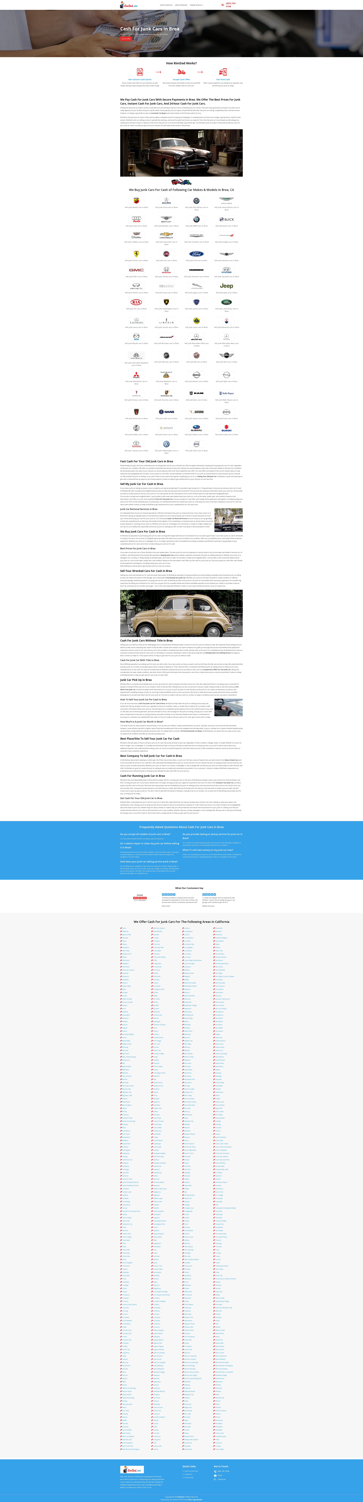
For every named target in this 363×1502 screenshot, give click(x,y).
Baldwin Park (126, 1044)
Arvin (124, 1009)
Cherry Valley (126, 1237)
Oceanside (187, 1185)
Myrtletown (188, 1115)
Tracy (217, 1250)
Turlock (218, 1259)
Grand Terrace (158, 1121)
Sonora (217, 1131)
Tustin (217, 1263)
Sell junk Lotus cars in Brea (196, 327)
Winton (217, 1417)
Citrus (124, 1259)
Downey (125, 1414)
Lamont (156, 1385)
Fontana (156, 1034)
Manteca (187, 989)
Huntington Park (159, 1224)
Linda (155, 1427)
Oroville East (188, 1230)
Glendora (156, 1102)
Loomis (186, 935)
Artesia (124, 1005)
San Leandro (219, 1002)
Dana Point (126, 1366)
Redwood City (189, 1394)
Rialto (186, 1401)
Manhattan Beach (190, 986)
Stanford (218, 1176)
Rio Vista (187, 1417)
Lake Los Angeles (159, 1362)
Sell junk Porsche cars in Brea (166, 400)
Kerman (156, 1279)
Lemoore (156, 1414)
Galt (154, 1079)
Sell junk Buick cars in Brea (227, 226)
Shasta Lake (219, 1102)
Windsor (218, 1407)
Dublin (124, 1420)
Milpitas (187, 1050)
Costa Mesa (126, 1324)
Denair (124, 1385)
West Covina (219, 1353)
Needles (187, 1124)
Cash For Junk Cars (166, 5)
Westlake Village (221, 1375)
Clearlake (125, 1272)
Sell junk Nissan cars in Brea (196, 381)
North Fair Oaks (189, 1147)
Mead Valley (188, 1018)
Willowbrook (219, 1398)
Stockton (218, 1185)
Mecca (186, 1021)
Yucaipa (218, 1446)
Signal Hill (218, 1108)
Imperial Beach (158, 1234)
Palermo (187, 1243)
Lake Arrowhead (159, 1353)
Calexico (125, 1156)
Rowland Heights (221, 938)
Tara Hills (218, 1211)
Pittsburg (187, 1308)
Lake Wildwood (158, 1369)
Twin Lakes (219, 1269)
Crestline (125, 1343)
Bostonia (125, 1115)
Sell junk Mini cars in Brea (226, 362)
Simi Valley (219, 1115)
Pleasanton (188, 1321)
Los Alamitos (188, 938)
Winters (218, 1414)
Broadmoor (126, 1137)
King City (156, 1285)
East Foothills (127, 1430)
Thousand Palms (221, 1237)
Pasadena (187, 1275)
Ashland (125, 1012)
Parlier (186, 1272)
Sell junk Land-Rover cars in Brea (226, 310)
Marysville (187, 1002)
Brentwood (126, 1131)
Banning (125, 1047)
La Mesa (156, 1304)
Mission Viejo (189, 1057)
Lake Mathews (158, 1366)
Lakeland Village (159, 1372)
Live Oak (156, 1433)
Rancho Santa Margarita (192, 1378)
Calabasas (125, 1153)
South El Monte (220, 1137)
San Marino (219, 1015)
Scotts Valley (219, 1082)
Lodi (154, 1443)
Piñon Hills (188, 1292)
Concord (125, 1301)
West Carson (219, 1349)
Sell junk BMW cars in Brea (197, 226)
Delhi (124, 1382)
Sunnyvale (218, 1198)
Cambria (125, 1176)
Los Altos (187, 941)
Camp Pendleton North (130, 1182)
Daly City (125, 1362)
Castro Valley (126, 1218)
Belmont (125, 1073)
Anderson (125, 976)
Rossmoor (218, 935)
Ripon (186, 1420)
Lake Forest (157, 1359)
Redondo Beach (189, 1391)
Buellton (125, 1140)
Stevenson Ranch (221, 1182)
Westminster (219, 1378)
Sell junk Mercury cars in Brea (166, 362)
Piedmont (187, 1298)
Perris (186, 1282)
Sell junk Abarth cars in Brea (136, 207)
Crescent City (126, 1340)
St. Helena (218, 1173)
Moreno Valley (189, 1089)
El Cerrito (156, 944)
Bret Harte (126, 1134)
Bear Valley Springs (129, 1057)
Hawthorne (157, 1166)
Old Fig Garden (189, 1195)
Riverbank (187, 1423)
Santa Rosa (219, 1066)
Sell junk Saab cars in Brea (166, 418)
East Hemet (126, 1433)
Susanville (218, 1202)
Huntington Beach (159, 1221)
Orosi (186, 1224)
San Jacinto (219, 992)
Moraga (187, 1086)
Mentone (187, 1034)
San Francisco (220, 986)
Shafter (217, 1099)
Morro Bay (188, 1095)
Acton (124, 928)
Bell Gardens (126, 1066)
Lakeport (156, 1375)
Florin (155, 1028)
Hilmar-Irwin (157, 1202)
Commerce (126, 1295)
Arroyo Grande (127, 1002)
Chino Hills (126, 1250)
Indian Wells (157, 1237)
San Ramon (219, 1031)
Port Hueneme (189, 1337)
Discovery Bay (127, 1404)
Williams (218, 1391)
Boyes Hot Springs (128, 1121)
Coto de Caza (126, 1330)
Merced (186, 1037)
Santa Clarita (219, 1047)
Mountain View (189, 1105)
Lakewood (156, 1382)
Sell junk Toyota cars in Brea (136, 450)
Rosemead (188, 1449)
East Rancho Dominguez (130, 1449)
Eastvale (156, 935)
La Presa (156, 1314)
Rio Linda (187, 1414)
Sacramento (219, 941)
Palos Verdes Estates (191, 1259)
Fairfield (156, 1005)
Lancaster (156, 1388)
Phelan (186, 1288)
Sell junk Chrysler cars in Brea (196, 242)
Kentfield (156, 1275)
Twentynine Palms (221, 1266)
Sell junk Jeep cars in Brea (226, 292)
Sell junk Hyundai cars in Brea (226, 276)
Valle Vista (218, 1292)
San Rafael (219, 1028)
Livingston (157, 1440)
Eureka (155, 992)
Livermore (156, 1436)
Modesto (187, 1060)
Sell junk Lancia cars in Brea (196, 309)
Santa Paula (219, 1063)
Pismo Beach (188, 1304)
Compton (125, 1298)
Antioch (125, 983)
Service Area (189, 1477)
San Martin (219, 1018)
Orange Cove (188, 1208)
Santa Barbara (220, 1041)
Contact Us (188, 1474)
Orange (187, 1205)
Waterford (219, 1340)
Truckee (218, 1253)
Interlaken (157, 1247)
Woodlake (218, 1423)
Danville (125, 1369)
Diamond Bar (126, 1394)
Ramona (187, 1353)
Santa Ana (218, 1037)
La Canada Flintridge (160, 1292)
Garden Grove (158, 1086)
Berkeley (125, 1082)
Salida (217, 944)
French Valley (157, 1066)
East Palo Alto (127, 1440)
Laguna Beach (158, 1340)
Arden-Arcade (127, 999)
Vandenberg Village (222, 1301)
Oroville (187, 1227)
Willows (218, 1401)
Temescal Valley (220, 1221)
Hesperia (156, 1185)
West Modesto (220, 1359)
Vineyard (218, 1317)
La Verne (156, 1327)
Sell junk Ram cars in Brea (196, 400)
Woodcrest (219, 1420)
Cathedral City (127, 1224)
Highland (156, 1195)
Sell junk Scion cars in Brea (227, 418)
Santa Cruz (219, 1050)
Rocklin (186, 1430)
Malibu (186, 980)
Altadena (125, 963)
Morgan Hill (188, 1092)
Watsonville (219, 1343)
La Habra (156, 1298)
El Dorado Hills (158, 947)
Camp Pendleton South (130, 1185)
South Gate (219, 1140)
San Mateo (219, 1021)
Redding (187, 1385)
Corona (124, 1314)
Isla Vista (156, 1256)
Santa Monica (220, 1060)
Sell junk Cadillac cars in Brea (136, 242)
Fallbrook (156, 1012)
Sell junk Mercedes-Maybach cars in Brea (136, 364)
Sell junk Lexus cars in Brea (136, 327)
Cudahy (124, 1346)
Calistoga (125, 1169)
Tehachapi (219, 1214)
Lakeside (156, 1378)
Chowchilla (126, 1253)
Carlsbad (125, 1198)
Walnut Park (219, 1333)
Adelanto (125, 931)
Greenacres (157, 1131)
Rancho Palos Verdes (191, 1372)
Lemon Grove (158, 1407)
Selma (217, 1095)
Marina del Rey (189, 996)
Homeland (156, 1214)
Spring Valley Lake (221, 1169)
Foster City (157, 1050)
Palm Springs (189, 1250)
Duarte (124, 1417)
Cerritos (125, 1230)
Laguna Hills (157, 1343)
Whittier (218, 1385)
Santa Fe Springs (221, 1054)
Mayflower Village (190, 1005)
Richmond (187, 1404)
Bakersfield (126, 1041)
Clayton (125, 1269)
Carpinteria (126, 1205)
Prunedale (187, 1346)
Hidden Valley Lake (159, 1189)
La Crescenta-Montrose (161, 1295)
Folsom (155, 1031)
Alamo (124, 941)
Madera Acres (189, 973)
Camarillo (125, 1173)
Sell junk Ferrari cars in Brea (136, 260)
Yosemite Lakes (220, 1436)
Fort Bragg (157, 1041)
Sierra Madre (219, 1105)
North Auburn (189, 1144)
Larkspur (156, 1394)
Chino (124, 1247)
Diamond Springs (128, 1398)
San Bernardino (220, 957)
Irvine (155, 1253)
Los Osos (187, 957)
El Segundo (157, 963)
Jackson (156, 1259)
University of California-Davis (225, 1279)
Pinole (186, 1301)
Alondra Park (126, 954)
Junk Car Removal (181, 5)
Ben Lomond (126, 1076)
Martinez (187, 999)
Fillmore (156, 1018)
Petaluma (187, 1285)
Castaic (124, 1214)
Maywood (187, 1009)
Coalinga (125, 1285)
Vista (217, 1324)
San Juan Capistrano (222, 999)
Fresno (155, 1070)
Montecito (187, 1073)
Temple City (219, 1224)
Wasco (217, 1337)
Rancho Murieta (189, 1369)
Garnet (155, 1092)
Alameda (125, 938)
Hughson (156, 1218)
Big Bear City (126, 1092)
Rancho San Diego (190, 1375)
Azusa (124, 1037)
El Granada (157, 951)
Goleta (155, 1111)
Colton (124, 1288)
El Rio (155, 960)
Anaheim (125, 973)
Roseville (218, 931)
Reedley (187, 1398)
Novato (186, 1160)
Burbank (125, 1147)
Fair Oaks (156, 999)
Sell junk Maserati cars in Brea (226, 327)
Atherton (125, 1018)
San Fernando (220, 983)
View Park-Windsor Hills (223, 1308)
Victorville (218, 1304)
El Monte (156, 954)
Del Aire (125, 1375)
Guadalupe (157, 1144)
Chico (124, 1243)
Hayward (156, 1169)
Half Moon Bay (158, 1156)
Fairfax (155, 1002)
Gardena (156, 1089)
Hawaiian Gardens (159, 1163)
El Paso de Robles (159, 957)
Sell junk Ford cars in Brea (196, 260)
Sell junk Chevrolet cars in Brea (166, 243)
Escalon (156, 983)
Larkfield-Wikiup (159, 1391)
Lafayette (156, 1337)
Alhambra (125, 947)
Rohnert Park (189, 1436)
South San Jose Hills (222, 1160)
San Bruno (219, 960)
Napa (186, 1118)
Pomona (187, 1333)
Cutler (124, 1356)
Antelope (125, 980)
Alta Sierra (126, 960)
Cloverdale (126, 1275)
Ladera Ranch (158, 1333)
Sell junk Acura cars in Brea (166, 207)
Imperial (156, 1230)
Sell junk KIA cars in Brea (136, 309)
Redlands (187, 1388)
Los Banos (188, 951)
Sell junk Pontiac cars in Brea (136, 400)
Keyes (155, 1282)
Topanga (218, 1243)
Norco (186, 1140)
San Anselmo (219, 954)
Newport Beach (189, 1134)
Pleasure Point (189, 1324)
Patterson (187, 1279)
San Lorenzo (219, 1005)
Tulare (217, 1256)
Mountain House (190, 1102)
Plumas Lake (188, 1327)
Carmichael (126, 1202)
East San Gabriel (159, 928)
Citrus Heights (127, 1263)
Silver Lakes (219, 1111)
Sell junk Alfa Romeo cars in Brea (196, 208)
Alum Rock (126, 967)
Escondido (156, 986)
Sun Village (219, 1195)
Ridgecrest (188, 1407)
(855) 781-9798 (223, 1471)
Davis (124, 1372)
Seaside (218, 1089)
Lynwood (187, 967)
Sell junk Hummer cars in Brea (196, 276)
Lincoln (155, 1423)
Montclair (187, 1066)
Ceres (124, 1227)
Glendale (156, 1099)
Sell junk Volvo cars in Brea (196, 450)
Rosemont (218, 928)
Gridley (155, 1137)
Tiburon (218, 1240)
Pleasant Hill (188, 1317)
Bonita (124, 1111)
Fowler (155, 1057)
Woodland (218, 1427)
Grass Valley (157, 1128)
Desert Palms (127, 1391)
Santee (217, 1070)
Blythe (124, 1108)
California (221, 1479)
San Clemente (220, 970)
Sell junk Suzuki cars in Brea (226, 434)
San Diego (218, 973)
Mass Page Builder (195, 1500)
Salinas (217, 947)
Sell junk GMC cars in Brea (136, 276)
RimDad (181, 1497)
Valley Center (220, 1298)
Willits (217, 1394)
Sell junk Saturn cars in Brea (196, 418)
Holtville (156, 1208)
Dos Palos (125, 1411)
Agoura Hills (126, 935)
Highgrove (157, 1192)
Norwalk (187, 1156)
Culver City (126, 1349)
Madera (187, 970)
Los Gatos (187, 954)
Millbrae (187, 1047)
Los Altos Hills (189, 944)
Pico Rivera (188, 1295)
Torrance (218, 1247)
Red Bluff (187, 1382)
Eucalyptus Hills (158, 989)
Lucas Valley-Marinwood (192, 960)
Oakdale (187, 1173)
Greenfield (156, 1134)
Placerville (187, 1314)
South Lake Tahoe (221, 1144)
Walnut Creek (220, 1330)
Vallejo (217, 1295)
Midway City (188, 1041)
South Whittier (220, 1163)
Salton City (219, 951)
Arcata (124, 996)
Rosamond (188, 1443)
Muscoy (187, 1111)
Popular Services (195, 5)
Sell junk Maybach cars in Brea (166, 382)
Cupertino (125, 1353)
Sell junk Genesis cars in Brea (226, 260)
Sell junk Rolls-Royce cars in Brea (226, 401)
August (124, 1028)
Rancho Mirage (189, 1366)
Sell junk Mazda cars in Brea (136, 343)
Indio (155, 1240)
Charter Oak (126, 1234)
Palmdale (187, 1253)
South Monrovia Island (223, 1147)
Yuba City (218, 1443)
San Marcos (219, 1012)
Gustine (156, 1150)
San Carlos (219, 967)
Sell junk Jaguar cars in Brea (196, 292)
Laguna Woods (158, 1349)
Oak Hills (187, 1166)
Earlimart (125, 1427)
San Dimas (219, 980)
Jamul (155, 1263)
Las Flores (156, 1398)
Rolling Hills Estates (191, 1440)
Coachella (125, 1282)
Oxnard (186, 1234)
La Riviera (156, 1324)
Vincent (217, 1314)
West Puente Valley (222, 1362)
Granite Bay (157, 1124)
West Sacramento (221, 1369)
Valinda (217, 1288)
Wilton (217, 1404)
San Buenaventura (221, 963)
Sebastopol (219, 1092)
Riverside (187, 1427)
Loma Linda (157, 1446)
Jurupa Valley (157, 1269)
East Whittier (157, 931)
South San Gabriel (221, 1156)
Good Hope (157, 1118)
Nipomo (187, 1137)
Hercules (156, 1179)
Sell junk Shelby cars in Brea (136, 434)
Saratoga (218, 1076)
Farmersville (157, 1015)
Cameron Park (127, 1179)
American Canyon (128, 970)
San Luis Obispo (221, 1009)
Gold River (156, 1105)
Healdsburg (157, 1173)
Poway (186, 1343)
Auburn (125, 1025)
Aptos (124, 989)
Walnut (217, 1327)
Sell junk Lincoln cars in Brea (166, 327)
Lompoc (187, 928)
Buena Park (126, 1144)
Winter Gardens (220, 1411)
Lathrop (156, 1401)
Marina (186, 992)
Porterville (188, 1340)
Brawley (125, 1124)
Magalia (187, 976)
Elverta (155, 973)
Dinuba (124, 1401)
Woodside (218, 1430)
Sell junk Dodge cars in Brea (226, 242)
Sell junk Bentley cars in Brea (166, 226)
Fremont (156, 1063)
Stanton (218, 1179)
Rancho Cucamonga (191, 1362)
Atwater (125, 1021)
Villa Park (218, 1311)
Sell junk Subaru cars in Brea (196, 434)
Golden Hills (157, 1108)
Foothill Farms (158, 1037)
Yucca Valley (219, 1449)
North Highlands (190, 1150)
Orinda (186, 1218)
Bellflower (125, 1070)
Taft (216, 1205)
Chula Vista (126, 1256)
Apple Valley (126, 986)
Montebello (188, 1070)
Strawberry (219, 1189)
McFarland (188, 1012)
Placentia (187, 1311)
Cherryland (126, 1240)
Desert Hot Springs (129, 1388)
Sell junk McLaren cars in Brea (166, 343)
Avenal (124, 1031)
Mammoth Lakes (190, 983)
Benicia (124, 1079)
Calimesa (125, 1163)
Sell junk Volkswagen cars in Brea (166, 451)
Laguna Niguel (158, 1346)
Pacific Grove (188, 1237)
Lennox (155, 1420)
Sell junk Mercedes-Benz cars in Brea (226, 344)
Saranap (218, 1073)
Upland (217, 1282)
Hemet (155, 1176)
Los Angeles (188, 947)
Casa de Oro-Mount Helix (131, 1211)
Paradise (187, 1263)
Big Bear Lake (127, 1095)
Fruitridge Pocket (159, 1073)
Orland (186, 1221)
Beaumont (126, 1060)
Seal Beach (219, 1086)
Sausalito (218, 1079)
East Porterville (127, 1446)
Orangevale (188, 1211)
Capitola (125, 1195)
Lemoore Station (159, 1417)
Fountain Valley (158, 1054)
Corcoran (125, 1308)
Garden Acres (158, 1082)
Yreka (217, 1440)
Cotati (124, 1327)
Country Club (126, 1333)
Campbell (125, 1189)
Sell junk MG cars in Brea (196, 362)
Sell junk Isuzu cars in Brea (167, 292)
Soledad (218, 1121)
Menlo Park (188, 1031)
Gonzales (156, 1115)
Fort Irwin (156, 1044)
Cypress (125, 1359)
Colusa (124, 1292)
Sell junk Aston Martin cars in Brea (226, 208)
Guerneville (157, 1147)
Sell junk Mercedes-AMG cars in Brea (197, 344)
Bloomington (126, 1105)
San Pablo (218, 1025)
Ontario (187, 1202)
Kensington (157, 1272)
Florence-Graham (159, 1025)
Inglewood (157, 1243)
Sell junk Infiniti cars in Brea (136, 292)
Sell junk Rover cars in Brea (136, 418)
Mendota (187, 1025)
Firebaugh (156, 1021)
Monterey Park (189, 1079)
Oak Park (187, 1169)
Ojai (185, 1192)
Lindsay (156, 1430)
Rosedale (187, 1446)
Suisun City (219, 1192)
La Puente (156, 1317)
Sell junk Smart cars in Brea (166, 434)
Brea (124, 1128)
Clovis (124, 1279)
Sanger (217, 1034)
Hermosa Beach (158, 1182)
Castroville (126, 1221)
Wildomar (218, 1388)
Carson (124, 1208)
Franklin (156, 1060)
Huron (155, 1227)
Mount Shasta (189, 1099)
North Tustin (189, 1153)
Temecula (218, 1218)
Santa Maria (219, 1057)
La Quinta (156, 1321)
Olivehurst (188, 1198)
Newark (187, 1128)
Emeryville (156, 976)
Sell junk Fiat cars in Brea (166, 260)
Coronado (125, 1317)
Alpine (124, 957)
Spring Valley (219, 1166)
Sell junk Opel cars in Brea (226, 381)
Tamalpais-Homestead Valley (225, 1208)
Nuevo (186, 1163)
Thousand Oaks (220, 1234)
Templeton (219, 1227)
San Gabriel (219, 989)
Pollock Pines (189, 1330)
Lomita (155, 1449)
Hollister (156, 1205)
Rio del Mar (188, 1411)
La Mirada (156, 1308)
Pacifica (186, 1240)
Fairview (156, 1009)
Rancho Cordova (190, 1359)
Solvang (218, 1124)
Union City (219, 1275)
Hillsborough (157, 1198)
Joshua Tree (157, 1266)
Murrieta (187, 1108)
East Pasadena (127, 1443)
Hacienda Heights (159, 1153)
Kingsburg (157, 1288)
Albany (124, 944)
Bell (123, 1063)
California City (127, 1160)
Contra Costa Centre (129, 1304)
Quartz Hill (188, 1349)
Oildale (186, 1189)
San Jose (218, 996)
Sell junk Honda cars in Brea (166, 276)
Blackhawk (126, 1102)
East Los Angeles (128, 1436)
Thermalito (219, 1230)
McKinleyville (188, 1015)
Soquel (217, 1134)
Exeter (155, 996)
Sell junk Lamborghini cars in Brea (166, 310)
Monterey (187, 1076)
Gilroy (155, 1095)
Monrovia (187, 1063)
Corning (125, 1311)
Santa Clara (219, 1044)
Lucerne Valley (189, 963)
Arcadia (124, 992)
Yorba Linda (219, 1433)
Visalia (217, 1321)
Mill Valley (187, 1044)
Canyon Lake (126, 1192)
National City (188, 1121)
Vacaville (218, 1285)
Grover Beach (158, 1140)
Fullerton (156, 1076)
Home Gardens (158, 1211)
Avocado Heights (128, 1034)
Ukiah (217, 1272)
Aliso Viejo (125, 951)
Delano (124, 1378)
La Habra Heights (159, 1301)
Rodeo (186, 1433)
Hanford (156, 1160)
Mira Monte (188, 1054)
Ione (154, 1250)
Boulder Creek (127, 1118)
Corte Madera (127, 1321)
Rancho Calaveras (190, 1356)
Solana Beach (220, 1118)
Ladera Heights (158, 1330)
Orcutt (186, 1214)
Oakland (187, 1176)
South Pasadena (221, 1150)
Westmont (219, 1382)
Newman (187, 1131)
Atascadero (126, 1015)
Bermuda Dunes (128, 1086)
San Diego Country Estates (224, 976)
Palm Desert (188, 1247)
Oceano (187, 1182)
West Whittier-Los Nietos (224, 1372)
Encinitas (156, 980)
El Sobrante (157, 967)
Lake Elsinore (158, 1356)
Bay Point (125, 1054)
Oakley (186, 1179)
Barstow (125, 1050)
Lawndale (156, 1404)
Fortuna (156, 1047)
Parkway (187, 1269)
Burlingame (126, 1150)
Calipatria (125, 1166)
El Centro (156, 941)
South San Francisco (222, 1153)
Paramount (188, 1266)
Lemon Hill (157, 1411)
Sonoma (218, 1128)
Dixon (124, 1407)
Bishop (124, 1099)
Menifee (187, 1028)
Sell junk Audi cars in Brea (136, 226)
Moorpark (187, 1082)
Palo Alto (187, 1256)
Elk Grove (156, 970)
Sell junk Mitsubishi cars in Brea (136, 382)
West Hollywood (221, 1356)
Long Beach (188, 931)
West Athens (219, 1346)
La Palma (156, 1311)
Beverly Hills (126, 1089)
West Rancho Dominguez (224, 1366)
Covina (124, 1337)
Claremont (126, 1266)
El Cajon (156, 938)
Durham (125, 1423)
